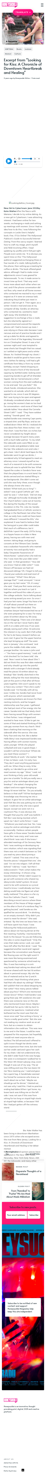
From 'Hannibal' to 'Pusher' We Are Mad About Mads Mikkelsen (18, 1193)
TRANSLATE (23, 12)
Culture (18, 54)
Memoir (8, 54)
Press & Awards (10, 1467)
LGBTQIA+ (9, 49)
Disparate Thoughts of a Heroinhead (28, 1173)
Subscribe (33, 1214)
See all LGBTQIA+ (33, 1154)
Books (19, 49)
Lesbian (28, 49)
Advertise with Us (11, 1463)
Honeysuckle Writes (22, 78)
